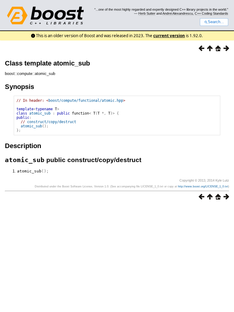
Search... (216, 22)
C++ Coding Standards (211, 13)
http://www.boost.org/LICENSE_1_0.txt (203, 186)
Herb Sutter (146, 13)
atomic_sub (40, 113)
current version (169, 35)
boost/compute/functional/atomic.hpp (85, 100)
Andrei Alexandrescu (177, 13)
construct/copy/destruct (51, 122)
